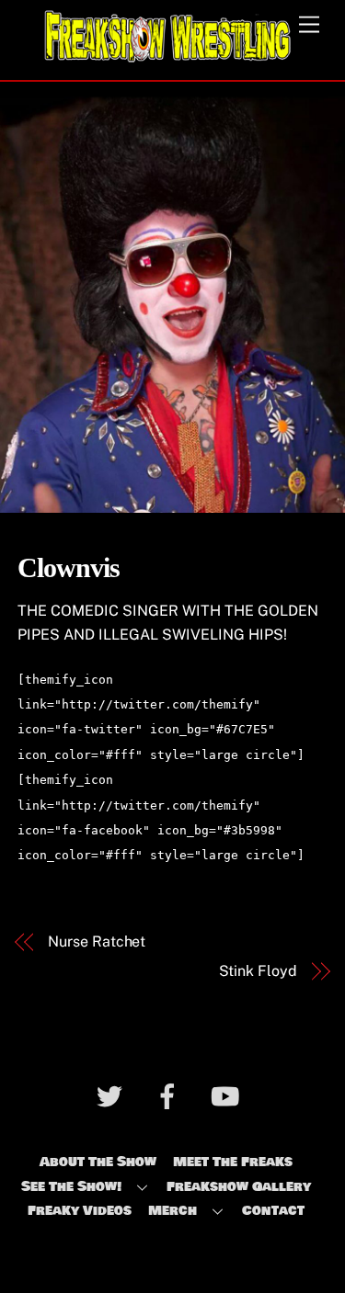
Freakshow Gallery (239, 1186)
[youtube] (228, 1100)
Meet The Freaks (233, 1161)
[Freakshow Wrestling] (168, 56)
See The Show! (71, 1186)
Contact (273, 1210)
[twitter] (112, 1100)
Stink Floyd (258, 971)
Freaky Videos (80, 1210)
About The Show (98, 1161)
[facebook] (170, 1100)
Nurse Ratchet (96, 941)
